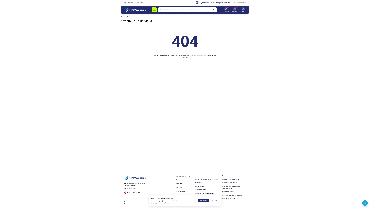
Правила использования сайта (132, 204)
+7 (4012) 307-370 (130, 186)
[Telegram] (365, 203)
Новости (179, 184)
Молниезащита (200, 186)
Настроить (214, 200)
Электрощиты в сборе (229, 198)
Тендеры (142, 2)
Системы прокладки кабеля (230, 179)
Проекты (179, 180)
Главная (123, 17)
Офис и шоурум (241, 2)
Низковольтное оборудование (204, 193)
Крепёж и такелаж (200, 189)
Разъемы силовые (227, 191)
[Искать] (214, 10)
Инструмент (198, 183)
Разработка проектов (183, 176)
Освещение (225, 176)
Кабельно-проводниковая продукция (207, 179)
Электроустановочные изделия (232, 195)
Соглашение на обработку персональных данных (137, 202)
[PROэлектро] (135, 10)
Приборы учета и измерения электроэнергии (231, 187)
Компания (130, 2)
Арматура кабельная (201, 176)
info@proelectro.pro (223, 3)
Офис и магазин (181, 191)
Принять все (203, 200)
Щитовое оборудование (229, 183)
